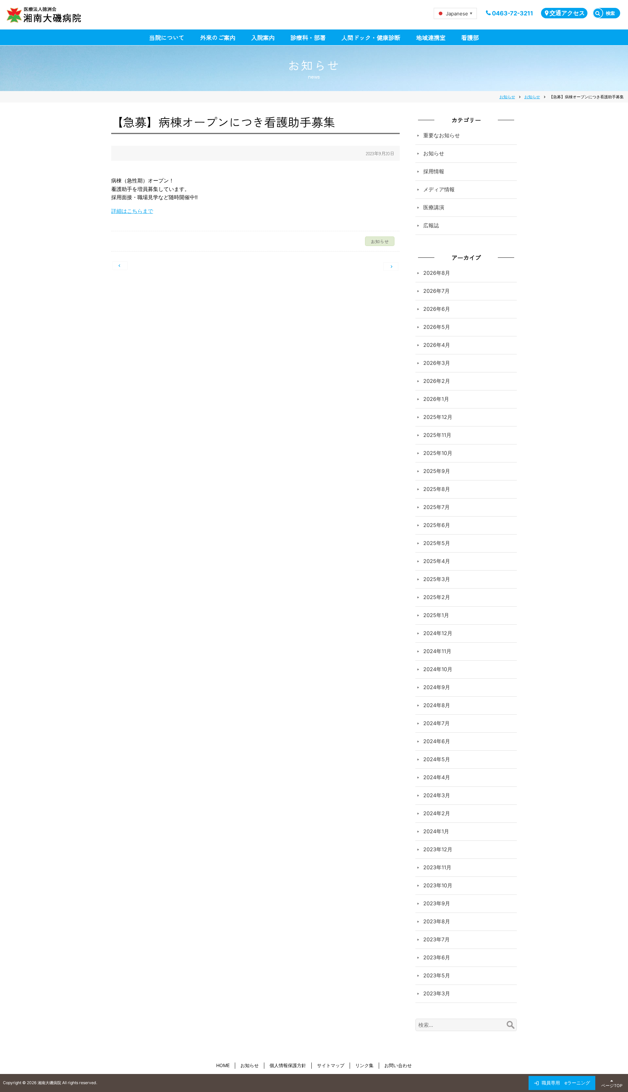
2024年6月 (436, 741)
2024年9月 (436, 687)
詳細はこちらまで (132, 211)
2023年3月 (436, 993)
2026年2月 (436, 381)
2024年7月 (436, 723)
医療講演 (433, 207)
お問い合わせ (398, 1065)
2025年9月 (436, 471)
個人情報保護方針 (288, 1065)
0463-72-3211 (512, 13)
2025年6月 (436, 525)
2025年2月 (436, 597)
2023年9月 (436, 903)
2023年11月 (437, 867)
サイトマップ (330, 1065)
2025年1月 (436, 615)
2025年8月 (436, 489)
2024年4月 (436, 777)
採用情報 (433, 171)
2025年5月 (436, 543)
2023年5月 (436, 975)
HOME (223, 1065)
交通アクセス (567, 12)
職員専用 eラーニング (566, 1082)
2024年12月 (437, 633)
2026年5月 (436, 327)
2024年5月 (436, 759)
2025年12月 (437, 417)
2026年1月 (436, 399)
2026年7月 (436, 291)
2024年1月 (436, 831)
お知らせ (433, 153)
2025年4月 (436, 561)
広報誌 (431, 225)
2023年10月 (437, 885)
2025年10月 (437, 453)
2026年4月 (436, 345)
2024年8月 (436, 705)
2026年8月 (436, 273)
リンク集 (364, 1065)
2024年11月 (437, 651)
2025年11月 (437, 435)
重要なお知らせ (441, 135)
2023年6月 (436, 957)
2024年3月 (436, 795)
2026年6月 (436, 309)
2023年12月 (437, 849)
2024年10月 (437, 669)
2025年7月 (436, 507)
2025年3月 (436, 579)
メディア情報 (439, 189)
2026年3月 (436, 363)
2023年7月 (436, 939)
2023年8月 (436, 921)
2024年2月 (436, 813)
